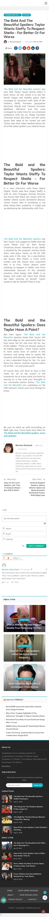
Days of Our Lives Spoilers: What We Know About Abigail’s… (24, 654)
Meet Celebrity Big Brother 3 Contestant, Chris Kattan (24, 685)
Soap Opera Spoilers (28, 890)
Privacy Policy (15, 899)
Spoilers (26, 15)
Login (4, 510)
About (10, 895)
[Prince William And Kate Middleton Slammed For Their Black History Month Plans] (7, 876)
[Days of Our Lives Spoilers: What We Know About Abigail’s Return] (24, 648)
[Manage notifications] (43, 912)
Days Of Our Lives (24, 646)
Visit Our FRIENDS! (14, 699)
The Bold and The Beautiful (13, 15)
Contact (32, 899)
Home (9, 890)
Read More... (6, 766)
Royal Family (24, 620)
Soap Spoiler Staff (29, 895)
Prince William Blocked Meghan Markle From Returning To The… (24, 626)
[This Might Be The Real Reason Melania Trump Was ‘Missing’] (7, 819)
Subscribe (38, 785)
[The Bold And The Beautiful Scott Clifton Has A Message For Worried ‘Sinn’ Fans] (7, 845)
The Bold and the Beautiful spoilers (22, 89)
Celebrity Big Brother (25, 679)
